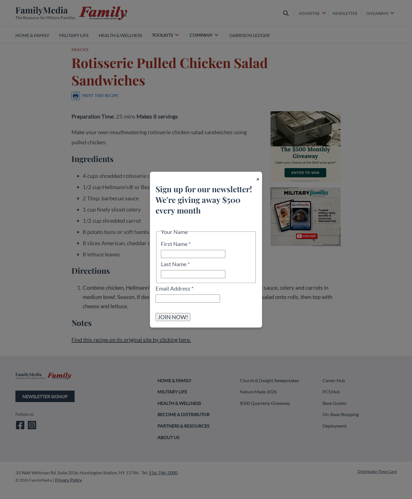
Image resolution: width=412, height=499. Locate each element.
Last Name (175, 264)
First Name (176, 243)
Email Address (175, 288)
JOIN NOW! (173, 316)
